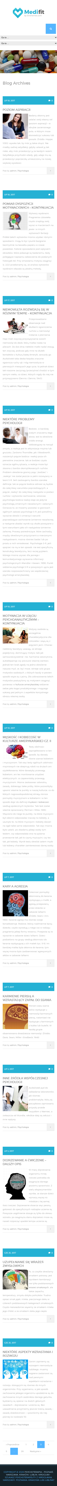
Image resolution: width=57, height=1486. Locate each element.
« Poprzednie (12, 1444)
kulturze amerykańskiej (27, 684)
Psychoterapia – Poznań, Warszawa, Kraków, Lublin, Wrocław (29, 1473)
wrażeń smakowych (39, 1287)
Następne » (35, 1451)
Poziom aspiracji (16, 109)
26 (22, 1451)
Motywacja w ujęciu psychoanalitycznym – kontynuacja (21, 619)
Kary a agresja (15, 886)
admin (13, 171)
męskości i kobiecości (38, 802)
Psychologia (23, 171)
